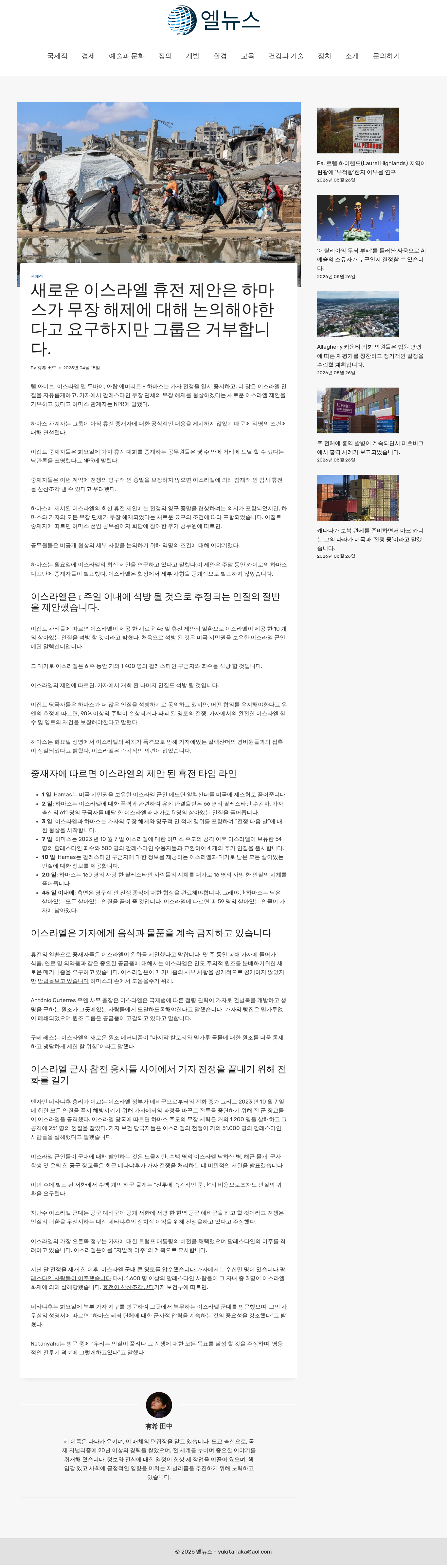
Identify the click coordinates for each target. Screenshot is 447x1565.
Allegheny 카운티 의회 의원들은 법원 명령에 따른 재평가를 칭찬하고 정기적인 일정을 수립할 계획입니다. (370, 355)
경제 (88, 56)
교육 (248, 56)
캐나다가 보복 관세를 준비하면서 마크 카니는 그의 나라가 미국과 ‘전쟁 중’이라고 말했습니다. (370, 539)
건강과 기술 (286, 56)
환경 (220, 56)
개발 (193, 56)
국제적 (57, 56)
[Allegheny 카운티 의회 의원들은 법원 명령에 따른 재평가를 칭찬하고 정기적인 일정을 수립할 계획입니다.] (372, 314)
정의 (165, 56)
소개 (352, 56)
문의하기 (386, 56)
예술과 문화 (127, 56)
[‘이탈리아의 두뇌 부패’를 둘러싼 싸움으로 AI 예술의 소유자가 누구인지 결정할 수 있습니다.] (372, 218)
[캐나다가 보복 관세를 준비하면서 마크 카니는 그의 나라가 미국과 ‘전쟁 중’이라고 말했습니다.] (372, 498)
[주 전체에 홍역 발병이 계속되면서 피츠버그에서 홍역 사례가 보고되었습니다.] (372, 410)
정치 (324, 56)
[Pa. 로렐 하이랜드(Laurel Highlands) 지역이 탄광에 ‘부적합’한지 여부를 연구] (372, 130)
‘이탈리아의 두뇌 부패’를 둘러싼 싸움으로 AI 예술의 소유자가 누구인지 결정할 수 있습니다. (371, 259)
